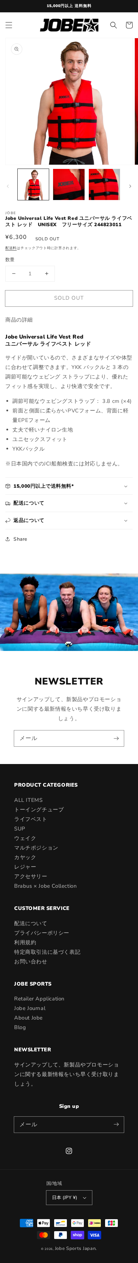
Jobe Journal (29, 1008)
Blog (20, 1027)
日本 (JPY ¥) (64, 1197)
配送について (30, 923)
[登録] (116, 738)
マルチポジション (36, 847)
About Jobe (28, 1017)
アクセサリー (30, 876)
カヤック (25, 857)
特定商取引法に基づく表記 (47, 952)
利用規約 (25, 942)
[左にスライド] (8, 186)
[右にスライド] (130, 186)
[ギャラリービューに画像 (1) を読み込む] (33, 184)
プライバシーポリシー (41, 932)
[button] (9, 25)
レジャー (25, 866)
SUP (19, 828)
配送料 (11, 248)
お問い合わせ (30, 961)
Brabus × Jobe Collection (45, 885)
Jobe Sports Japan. (76, 1248)
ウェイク (25, 838)
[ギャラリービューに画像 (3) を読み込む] (104, 184)
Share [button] (20, 539)
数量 (10, 260)
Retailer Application (39, 998)
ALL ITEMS (28, 800)
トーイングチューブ (39, 809)
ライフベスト (30, 819)
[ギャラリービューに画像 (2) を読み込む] (69, 184)
